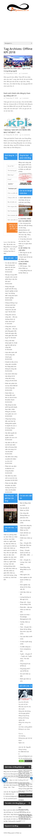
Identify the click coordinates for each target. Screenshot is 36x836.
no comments (26, 135)
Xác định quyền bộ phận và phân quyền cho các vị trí (11, 435)
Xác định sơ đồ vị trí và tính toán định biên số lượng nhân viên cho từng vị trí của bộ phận (11, 447)
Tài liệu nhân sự (25, 622)
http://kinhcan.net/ (16, 814)
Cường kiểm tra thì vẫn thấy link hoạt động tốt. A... (26, 817)
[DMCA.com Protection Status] (25, 762)
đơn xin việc (7, 555)
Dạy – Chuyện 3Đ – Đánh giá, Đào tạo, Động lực (26, 545)
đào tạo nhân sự (11, 543)
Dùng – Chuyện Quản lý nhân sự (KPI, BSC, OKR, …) (26, 553)
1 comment (24, 73)
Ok (19, 802)
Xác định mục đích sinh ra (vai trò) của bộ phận (11, 478)
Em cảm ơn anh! (23, 809)
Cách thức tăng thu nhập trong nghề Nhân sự (26, 528)
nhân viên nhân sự (9, 548)
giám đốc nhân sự (9, 573)
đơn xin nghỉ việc (12, 552)
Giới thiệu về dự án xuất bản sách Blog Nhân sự (24, 202)
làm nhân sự (10, 537)
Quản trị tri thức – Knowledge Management (25, 617)
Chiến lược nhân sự (26, 538)
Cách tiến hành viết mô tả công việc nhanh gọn (11, 355)
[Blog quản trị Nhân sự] (18, 7)
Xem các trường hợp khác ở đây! (9, 251)
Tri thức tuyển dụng (26, 641)
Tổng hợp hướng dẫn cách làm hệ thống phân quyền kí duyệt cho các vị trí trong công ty (10, 423)
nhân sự (6, 534)
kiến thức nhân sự (11, 568)
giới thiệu (30, 788)
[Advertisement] (18, 26)
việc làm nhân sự (9, 570)
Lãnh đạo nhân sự (25, 592)
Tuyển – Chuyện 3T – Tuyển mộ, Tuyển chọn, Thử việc (26, 656)
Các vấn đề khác (25, 520)
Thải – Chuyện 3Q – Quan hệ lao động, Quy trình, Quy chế (26, 629)
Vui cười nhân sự (25, 674)
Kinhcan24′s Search (14, 821)
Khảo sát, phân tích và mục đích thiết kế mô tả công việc (11, 386)
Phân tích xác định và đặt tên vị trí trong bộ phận (10, 468)
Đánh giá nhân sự (25, 679)
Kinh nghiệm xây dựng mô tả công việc (25, 587)
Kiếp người (23, 574)
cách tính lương (8, 575)
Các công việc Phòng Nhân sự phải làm (25, 515)
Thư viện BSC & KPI (26, 636)
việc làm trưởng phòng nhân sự (9, 566)
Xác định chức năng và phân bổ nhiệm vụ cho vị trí (11, 459)
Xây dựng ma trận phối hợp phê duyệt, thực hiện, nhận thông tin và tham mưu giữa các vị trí (11, 409)
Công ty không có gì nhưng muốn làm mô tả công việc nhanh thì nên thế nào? (11, 307)
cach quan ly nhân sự (10, 546)
